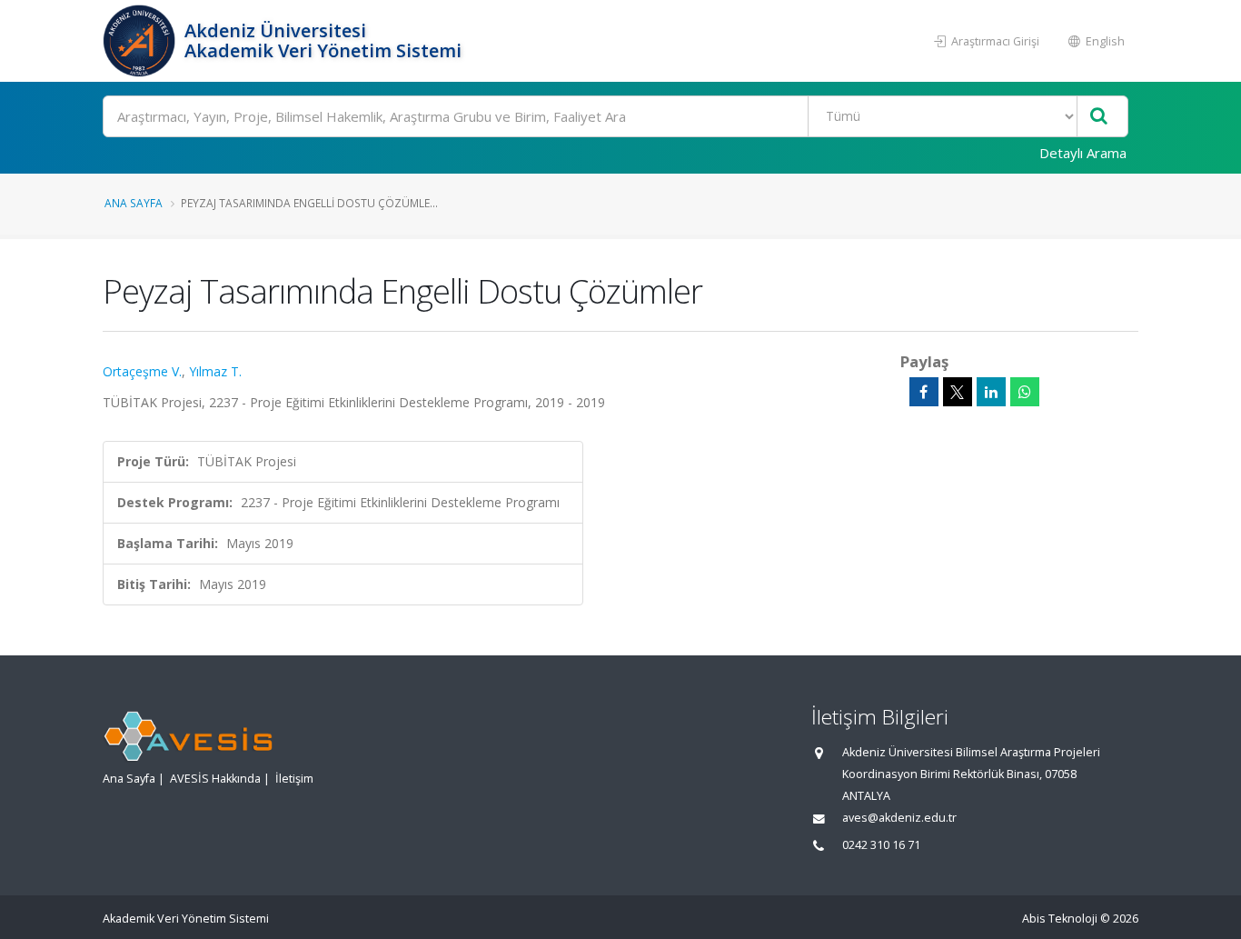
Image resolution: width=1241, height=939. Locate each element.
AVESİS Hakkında (215, 778)
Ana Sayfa (133, 202)
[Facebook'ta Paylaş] (923, 391)
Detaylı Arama (1083, 153)
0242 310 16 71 (881, 845)
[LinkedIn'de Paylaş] (991, 391)
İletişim (294, 778)
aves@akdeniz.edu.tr (899, 817)
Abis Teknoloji (1059, 918)
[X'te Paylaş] (957, 391)
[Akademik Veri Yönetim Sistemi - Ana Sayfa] (141, 41)
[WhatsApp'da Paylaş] (1024, 391)
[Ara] (1098, 116)
